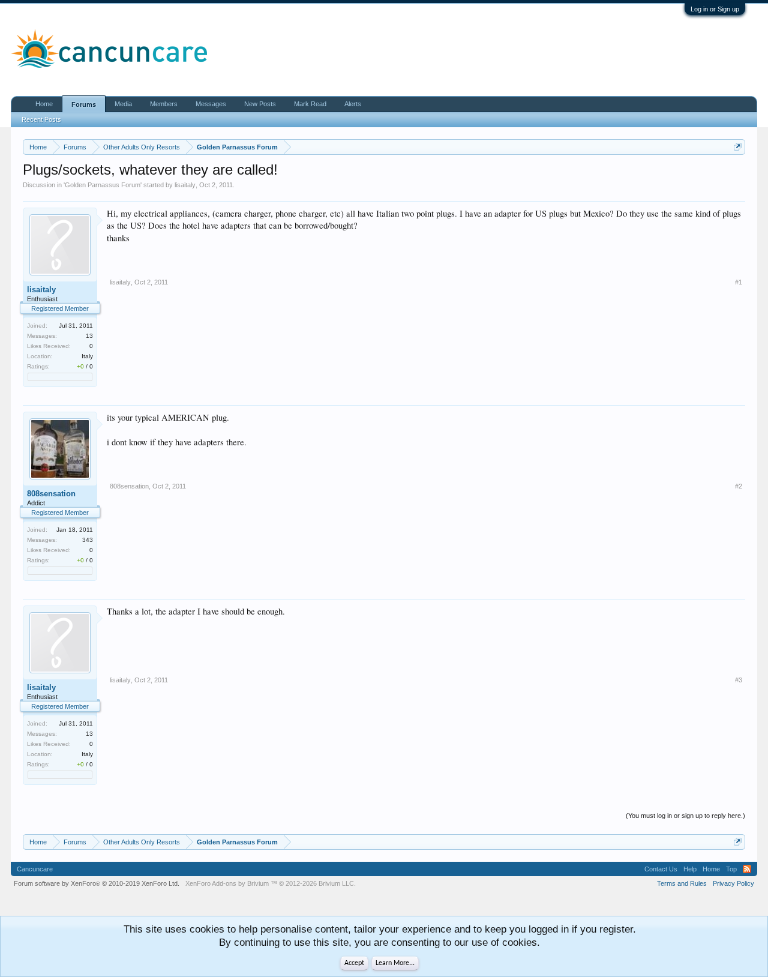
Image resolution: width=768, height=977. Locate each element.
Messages (211, 103)
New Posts (260, 103)
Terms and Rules (682, 883)
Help (690, 869)
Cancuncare (35, 869)
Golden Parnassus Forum (102, 184)
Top (731, 869)
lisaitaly (185, 184)
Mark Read (310, 103)
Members (164, 103)
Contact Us (660, 869)
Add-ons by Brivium (270, 883)
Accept (354, 963)
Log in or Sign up (715, 9)
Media (123, 103)
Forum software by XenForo (96, 883)
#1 (738, 282)
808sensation (51, 493)
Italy (87, 356)
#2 (738, 486)
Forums (83, 104)
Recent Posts (41, 119)
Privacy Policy (733, 883)
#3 (738, 680)
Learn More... (395, 963)
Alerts (352, 103)
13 (89, 335)
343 (87, 540)
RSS (747, 869)
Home (44, 103)
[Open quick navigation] (738, 147)
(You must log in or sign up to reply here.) (685, 815)
